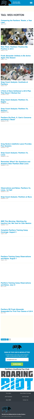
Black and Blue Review (6, 3)
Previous (3, 339)
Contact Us (25, 400)
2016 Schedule (8, 396)
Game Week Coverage (25, 393)
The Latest (8, 393)
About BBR (8, 400)
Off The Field (25, 396)
